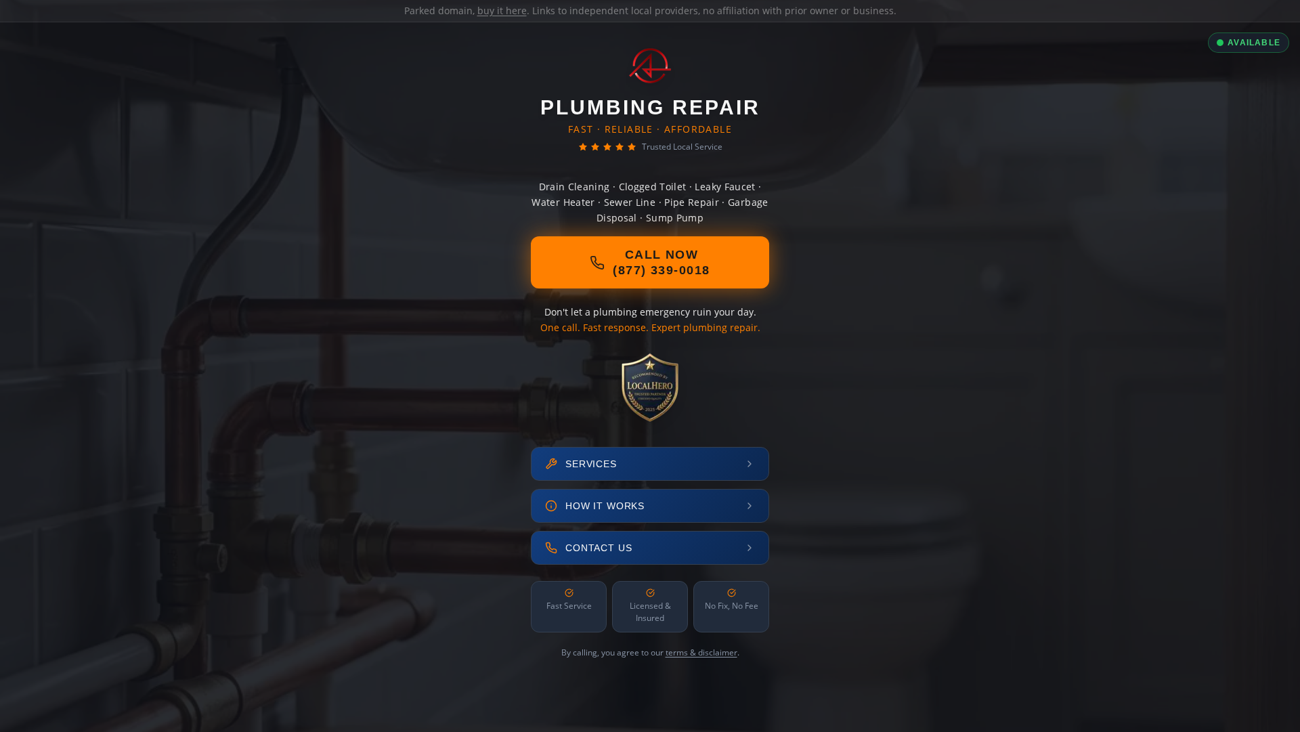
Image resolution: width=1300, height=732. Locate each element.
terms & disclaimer (701, 652)
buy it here (502, 10)
